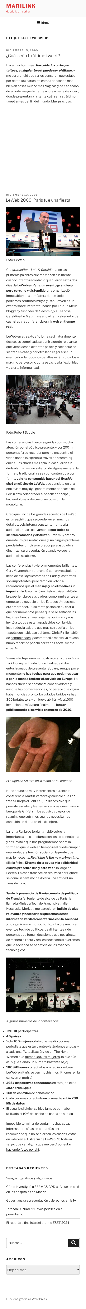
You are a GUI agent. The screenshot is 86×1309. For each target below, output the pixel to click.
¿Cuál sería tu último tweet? (33, 55)
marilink (21, 6)
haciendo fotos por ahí (22, 1149)
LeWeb (19, 260)
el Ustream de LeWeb (40, 1139)
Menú (45, 22)
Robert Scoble (24, 432)
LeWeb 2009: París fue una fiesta (38, 200)
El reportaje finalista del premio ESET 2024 (37, 1223)
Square (53, 668)
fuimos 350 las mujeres (42, 1057)
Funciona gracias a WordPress (26, 1299)
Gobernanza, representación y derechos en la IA (41, 1200)
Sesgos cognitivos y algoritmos (29, 1178)
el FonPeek (34, 801)
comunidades (21, 638)
